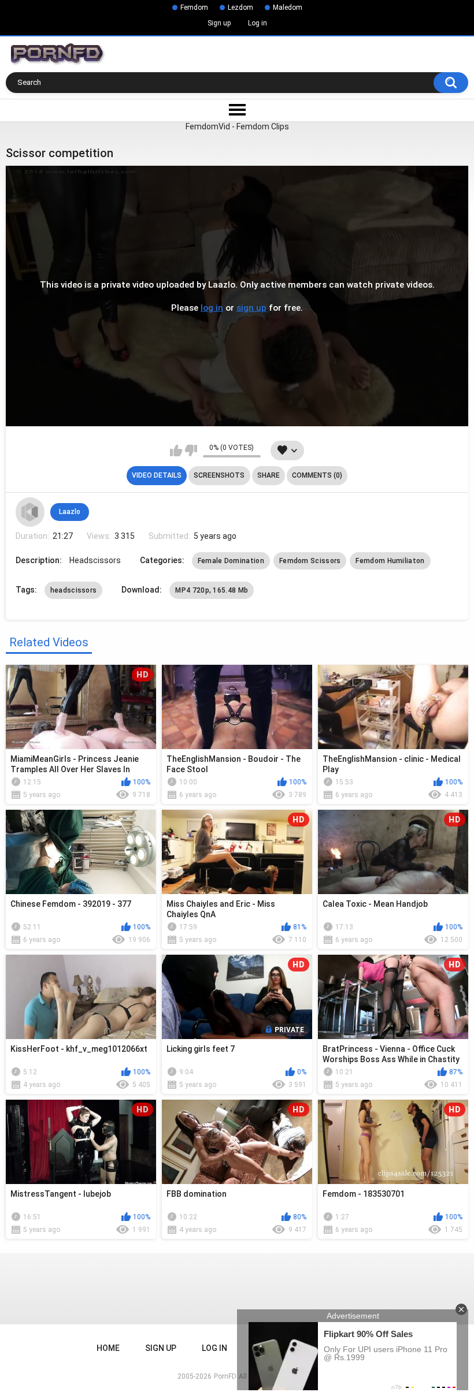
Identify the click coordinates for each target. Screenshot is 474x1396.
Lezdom (240, 7)
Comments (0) (317, 475)
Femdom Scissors (310, 561)
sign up (251, 308)
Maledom (287, 7)
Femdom (194, 7)
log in (212, 308)
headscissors (73, 590)
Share (268, 475)
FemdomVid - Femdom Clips (237, 126)
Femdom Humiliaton (390, 561)
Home (108, 1348)
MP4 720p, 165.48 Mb (211, 590)
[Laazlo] (30, 511)
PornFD (225, 1376)
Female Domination (231, 561)
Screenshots (219, 475)
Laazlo (69, 512)
